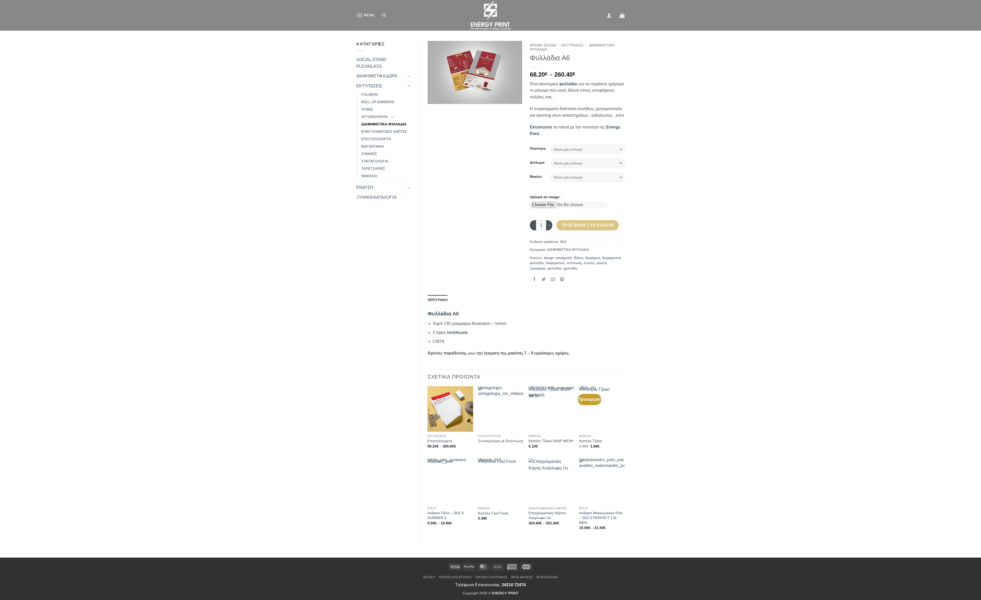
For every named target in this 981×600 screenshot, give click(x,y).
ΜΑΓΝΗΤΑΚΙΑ (372, 146)
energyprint (564, 258)
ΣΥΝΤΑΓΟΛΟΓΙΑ (374, 161)
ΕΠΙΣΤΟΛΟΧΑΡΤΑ (376, 139)
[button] (365, 15)
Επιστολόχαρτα (439, 441)
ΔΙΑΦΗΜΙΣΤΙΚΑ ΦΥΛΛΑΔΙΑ (383, 124)
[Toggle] (409, 76)
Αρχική (429, 577)
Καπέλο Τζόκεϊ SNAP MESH (551, 441)
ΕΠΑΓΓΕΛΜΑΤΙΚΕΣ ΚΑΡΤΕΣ (384, 132)
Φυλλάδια (439, 313)
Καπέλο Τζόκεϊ (590, 441)
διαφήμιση (592, 258)
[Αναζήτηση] (384, 15)
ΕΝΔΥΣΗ (364, 187)
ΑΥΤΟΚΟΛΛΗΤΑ (374, 117)
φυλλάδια (554, 268)
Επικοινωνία (547, 577)
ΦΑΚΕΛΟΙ (369, 176)
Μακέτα (536, 177)
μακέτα (602, 263)
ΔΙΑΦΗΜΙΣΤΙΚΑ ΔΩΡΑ (376, 76)
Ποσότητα (538, 148)
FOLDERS (369, 94)
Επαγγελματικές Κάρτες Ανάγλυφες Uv (547, 515)
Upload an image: (545, 197)
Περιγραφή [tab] (438, 300)
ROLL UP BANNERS (377, 102)
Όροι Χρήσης (522, 577)
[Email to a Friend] (553, 280)
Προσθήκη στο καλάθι (588, 225)
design (549, 258)
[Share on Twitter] (544, 280)
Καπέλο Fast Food (493, 513)
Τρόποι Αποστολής (455, 577)
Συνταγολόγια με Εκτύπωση (500, 441)
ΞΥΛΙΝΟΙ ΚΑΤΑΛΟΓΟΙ (376, 197)
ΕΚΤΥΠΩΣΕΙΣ (369, 86)
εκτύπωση (574, 263)
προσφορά (537, 268)
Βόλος (578, 258)
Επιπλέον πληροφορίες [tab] (473, 300)
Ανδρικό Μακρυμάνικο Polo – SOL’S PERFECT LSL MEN (601, 517)
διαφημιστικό (555, 263)
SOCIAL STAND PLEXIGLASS (371, 62)
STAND (367, 109)
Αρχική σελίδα (543, 45)
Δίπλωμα (537, 162)
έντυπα (589, 263)
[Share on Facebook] (534, 280)
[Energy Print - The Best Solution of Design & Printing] (490, 15)
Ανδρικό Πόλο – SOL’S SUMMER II (445, 515)
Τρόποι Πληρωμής (491, 577)
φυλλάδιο (570, 268)
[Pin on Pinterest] (562, 280)
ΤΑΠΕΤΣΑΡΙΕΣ (373, 169)
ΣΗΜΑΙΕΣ (369, 154)
